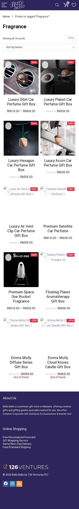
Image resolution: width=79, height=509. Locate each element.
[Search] (57, 5)
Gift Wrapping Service (15, 440)
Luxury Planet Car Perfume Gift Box (58, 101)
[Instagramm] (12, 484)
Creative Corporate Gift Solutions (21, 413)
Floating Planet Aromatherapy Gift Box (58, 296)
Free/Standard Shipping (17, 447)
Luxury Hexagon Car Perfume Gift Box (21, 165)
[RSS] (19, 484)
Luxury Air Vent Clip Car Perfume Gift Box (21, 231)
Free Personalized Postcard (19, 437)
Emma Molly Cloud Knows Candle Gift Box (58, 362)
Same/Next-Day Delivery (17, 443)
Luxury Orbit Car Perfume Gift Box (21, 101)
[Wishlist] (74, 5)
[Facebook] (6, 484)
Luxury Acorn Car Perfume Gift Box (58, 162)
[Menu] (4, 5)
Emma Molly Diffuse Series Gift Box (21, 362)
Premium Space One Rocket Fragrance (21, 296)
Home (6, 16)
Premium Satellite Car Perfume (57, 228)
